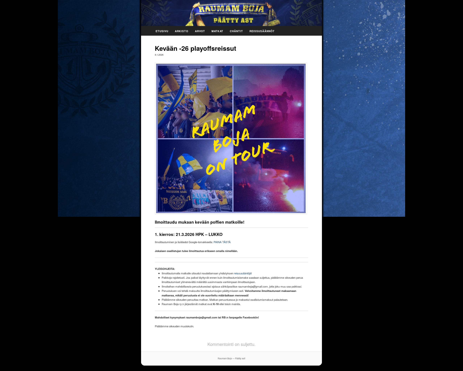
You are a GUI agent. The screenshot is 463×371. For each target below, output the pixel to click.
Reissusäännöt (262, 30)
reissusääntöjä (242, 273)
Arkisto (181, 30)
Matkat (217, 30)
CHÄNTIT (236, 30)
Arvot (200, 30)
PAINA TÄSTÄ (222, 242)
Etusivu (162, 30)
